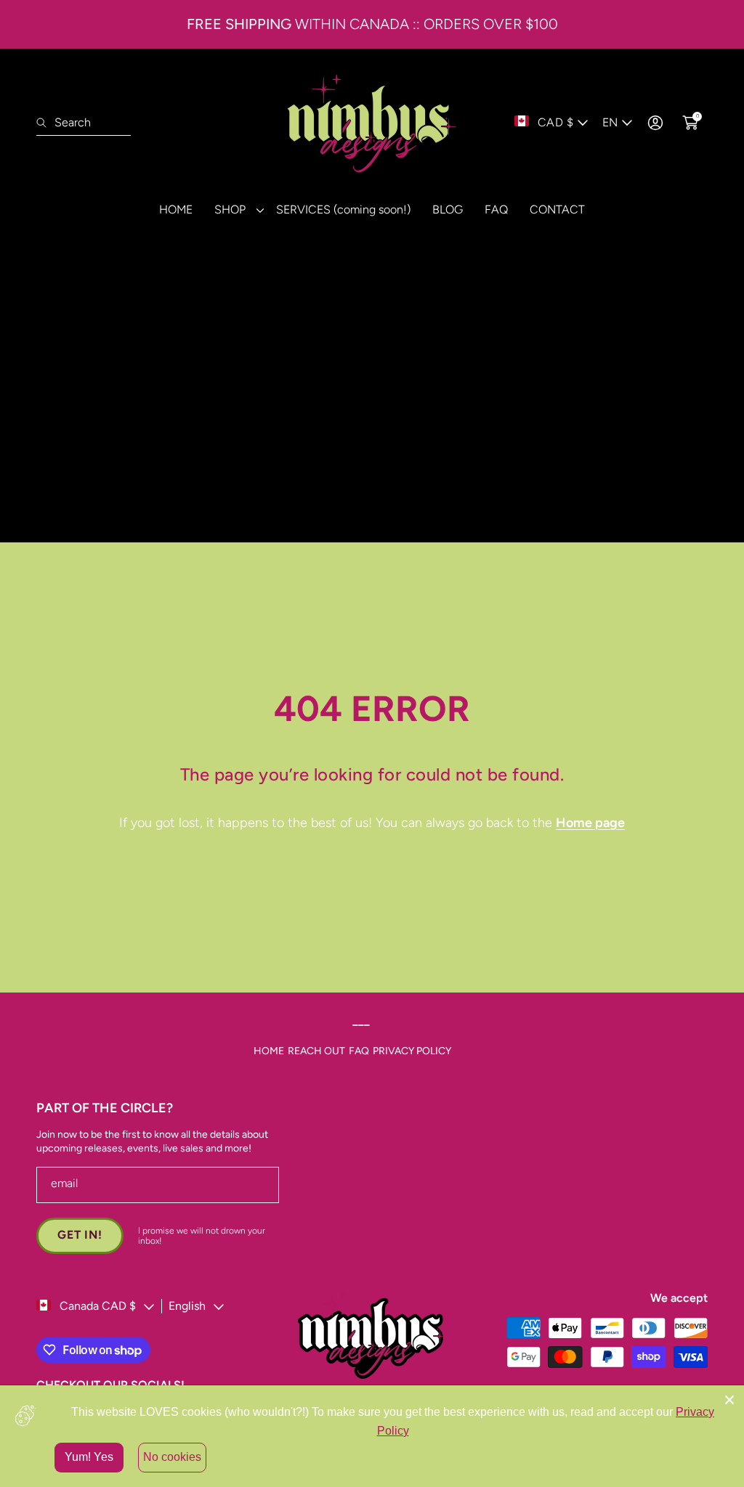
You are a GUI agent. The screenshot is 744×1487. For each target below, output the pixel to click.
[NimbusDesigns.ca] (372, 122)
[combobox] (83, 123)
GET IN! (79, 1235)
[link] (234, 209)
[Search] (45, 123)
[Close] (729, 1400)
